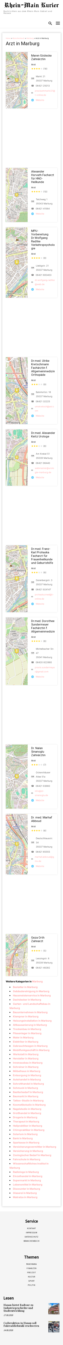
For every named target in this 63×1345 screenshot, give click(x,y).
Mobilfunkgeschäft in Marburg (31, 1050)
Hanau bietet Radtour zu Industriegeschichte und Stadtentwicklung (18, 1308)
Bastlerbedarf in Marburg (28, 1092)
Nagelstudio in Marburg (27, 1108)
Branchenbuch (18, 38)
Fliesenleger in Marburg (27, 1033)
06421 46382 (43, 967)
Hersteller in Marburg (25, 1058)
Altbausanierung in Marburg (30, 1024)
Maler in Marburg (23, 1037)
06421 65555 (43, 851)
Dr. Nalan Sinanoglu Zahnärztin (38, 751)
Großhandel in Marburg (27, 1113)
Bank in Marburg (23, 1138)
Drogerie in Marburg (25, 1117)
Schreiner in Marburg (25, 1066)
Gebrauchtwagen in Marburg (30, 1045)
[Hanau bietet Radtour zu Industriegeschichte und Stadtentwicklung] (53, 1308)
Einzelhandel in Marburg (27, 1176)
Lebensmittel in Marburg (27, 1184)
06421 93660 (43, 786)
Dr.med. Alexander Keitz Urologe (43, 434)
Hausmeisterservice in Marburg (32, 995)
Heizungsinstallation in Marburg (32, 1020)
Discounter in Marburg (26, 1188)
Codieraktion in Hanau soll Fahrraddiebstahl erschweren (21, 1325)
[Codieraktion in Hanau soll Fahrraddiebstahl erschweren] (53, 1326)
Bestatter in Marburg (25, 987)
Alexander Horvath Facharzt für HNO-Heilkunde (42, 177)
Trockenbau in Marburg (27, 1029)
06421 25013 (43, 85)
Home (8, 38)
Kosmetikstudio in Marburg (29, 1104)
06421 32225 (43, 401)
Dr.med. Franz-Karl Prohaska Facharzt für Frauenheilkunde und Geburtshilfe (42, 556)
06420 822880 (44, 662)
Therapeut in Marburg (26, 1121)
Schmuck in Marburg (25, 1087)
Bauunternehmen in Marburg (30, 1012)
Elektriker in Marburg (25, 1041)
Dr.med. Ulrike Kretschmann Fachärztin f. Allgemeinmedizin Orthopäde (43, 367)
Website (40, 100)
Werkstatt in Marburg (25, 1054)
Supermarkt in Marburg (27, 1180)
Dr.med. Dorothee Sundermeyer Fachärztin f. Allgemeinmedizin (43, 626)
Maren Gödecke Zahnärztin (41, 57)
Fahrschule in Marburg (26, 1159)
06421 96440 (43, 463)
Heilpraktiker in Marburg (27, 1125)
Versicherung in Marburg (28, 1150)
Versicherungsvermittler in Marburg (34, 1146)
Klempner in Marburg (25, 1016)
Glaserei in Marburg (25, 1192)
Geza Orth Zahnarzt (37, 939)
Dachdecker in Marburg (27, 999)
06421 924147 (43, 589)
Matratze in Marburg (25, 1197)
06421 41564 (43, 208)
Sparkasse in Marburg (26, 1142)
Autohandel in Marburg (27, 1079)
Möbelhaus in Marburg (26, 1071)
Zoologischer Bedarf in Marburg (32, 1155)
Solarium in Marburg (25, 1134)
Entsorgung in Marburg (27, 1075)
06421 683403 (43, 275)
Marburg (30, 38)
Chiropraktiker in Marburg (28, 1129)
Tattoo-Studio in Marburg (28, 1100)
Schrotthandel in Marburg (28, 1083)
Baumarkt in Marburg (25, 1096)
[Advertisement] (31, 138)
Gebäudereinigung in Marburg (31, 991)
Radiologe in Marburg (26, 1171)
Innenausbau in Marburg (28, 1062)
